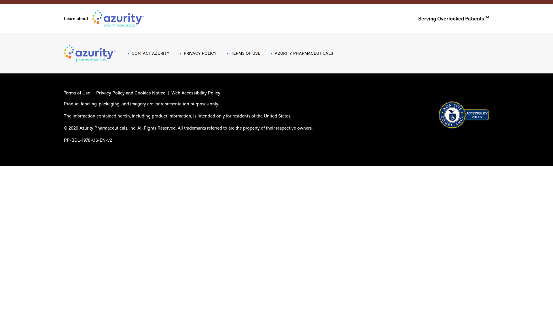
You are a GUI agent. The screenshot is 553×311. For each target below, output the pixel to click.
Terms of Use (77, 93)
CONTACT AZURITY (150, 53)
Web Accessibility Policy (195, 93)
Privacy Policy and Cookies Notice (130, 93)
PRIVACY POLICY (200, 53)
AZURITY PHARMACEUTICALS (304, 53)
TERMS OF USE (245, 53)
